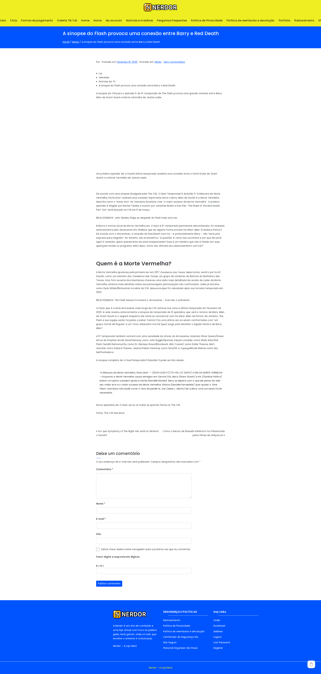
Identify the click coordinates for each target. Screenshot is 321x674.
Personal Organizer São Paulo (180, 648)
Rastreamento (304, 20)
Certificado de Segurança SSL (180, 637)
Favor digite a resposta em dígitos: (118, 556)
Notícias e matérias (139, 20)
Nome (100, 503)
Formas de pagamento (37, 20)
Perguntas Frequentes (172, 20)
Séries (158, 62)
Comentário (104, 469)
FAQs (13, 20)
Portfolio (284, 20)
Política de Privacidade (207, 20)
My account (114, 20)
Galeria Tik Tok (67, 20)
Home (85, 20)
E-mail (101, 519)
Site (98, 534)
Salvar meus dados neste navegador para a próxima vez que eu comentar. (146, 549)
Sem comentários (174, 62)
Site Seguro (170, 642)
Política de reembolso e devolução (251, 20)
